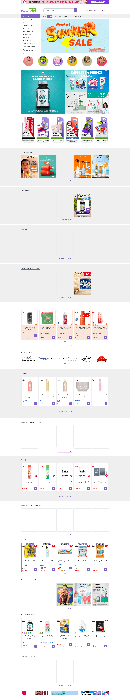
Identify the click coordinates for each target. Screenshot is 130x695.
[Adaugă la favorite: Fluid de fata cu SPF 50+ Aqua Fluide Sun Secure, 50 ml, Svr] (76, 311)
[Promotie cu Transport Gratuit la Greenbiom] (47, 437)
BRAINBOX (77, 565)
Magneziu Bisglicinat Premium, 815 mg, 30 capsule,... (29, 637)
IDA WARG (24, 400)
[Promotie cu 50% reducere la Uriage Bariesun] (29, 166)
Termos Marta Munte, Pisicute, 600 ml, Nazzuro (47, 561)
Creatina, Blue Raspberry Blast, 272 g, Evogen (82, 481)
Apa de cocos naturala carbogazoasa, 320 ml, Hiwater (29, 328)
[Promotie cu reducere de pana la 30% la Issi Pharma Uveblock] (100, 166)
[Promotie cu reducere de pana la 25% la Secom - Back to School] (100, 205)
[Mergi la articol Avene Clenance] (79, 54)
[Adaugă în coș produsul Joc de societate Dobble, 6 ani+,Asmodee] (35, 569)
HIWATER (24, 332)
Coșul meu (97, 10)
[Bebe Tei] (29, 10)
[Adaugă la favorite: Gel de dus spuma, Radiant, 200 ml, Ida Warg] (93, 379)
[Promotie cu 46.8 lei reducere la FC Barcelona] (47, 671)
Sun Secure (77, 335)
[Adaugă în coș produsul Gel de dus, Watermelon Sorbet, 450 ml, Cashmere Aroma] (105, 337)
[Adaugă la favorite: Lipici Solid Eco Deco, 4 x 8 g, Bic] (93, 545)
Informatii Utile (101, 5)
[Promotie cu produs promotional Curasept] (29, 594)
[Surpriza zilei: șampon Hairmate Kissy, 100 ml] (65, 2)
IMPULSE (24, 485)
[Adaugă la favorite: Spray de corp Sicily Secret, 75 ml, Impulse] (40, 465)
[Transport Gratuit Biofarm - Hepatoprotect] (64, 436)
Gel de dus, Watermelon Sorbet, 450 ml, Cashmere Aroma (100, 328)
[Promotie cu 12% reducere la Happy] (29, 283)
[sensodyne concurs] (87, 81)
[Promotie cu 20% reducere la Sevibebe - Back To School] (64, 205)
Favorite (90, 10)
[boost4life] (43, 92)
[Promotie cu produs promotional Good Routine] (76, 103)
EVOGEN (59, 485)
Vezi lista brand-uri (64, 366)
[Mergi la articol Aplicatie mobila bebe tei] (71, 54)
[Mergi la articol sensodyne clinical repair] (76, 54)
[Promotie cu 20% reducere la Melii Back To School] (47, 205)
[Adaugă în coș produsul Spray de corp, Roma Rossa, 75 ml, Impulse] (35, 488)
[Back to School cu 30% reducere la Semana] (64, 283)
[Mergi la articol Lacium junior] (85, 54)
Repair (23, 401)
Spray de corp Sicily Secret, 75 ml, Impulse (47, 481)
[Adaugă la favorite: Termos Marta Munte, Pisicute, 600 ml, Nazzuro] (40, 545)
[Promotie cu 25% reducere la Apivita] (82, 520)
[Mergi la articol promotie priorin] (86, 54)
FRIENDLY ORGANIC (79, 641)
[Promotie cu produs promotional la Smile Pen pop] (64, 594)
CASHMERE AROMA (61, 333)
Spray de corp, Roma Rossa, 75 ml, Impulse (30, 481)
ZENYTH (94, 642)
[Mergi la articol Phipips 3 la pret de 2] (81, 54)
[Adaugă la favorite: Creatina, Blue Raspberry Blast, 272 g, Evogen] (75, 465)
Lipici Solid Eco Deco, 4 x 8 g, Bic (100, 561)
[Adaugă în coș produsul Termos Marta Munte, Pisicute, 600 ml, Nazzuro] (53, 569)
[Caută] (75, 10)
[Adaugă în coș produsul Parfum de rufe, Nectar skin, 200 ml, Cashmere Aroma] (70, 337)
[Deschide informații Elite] (23, 312)
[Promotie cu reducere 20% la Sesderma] (64, 520)
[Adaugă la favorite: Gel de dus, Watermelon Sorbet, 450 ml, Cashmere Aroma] (93, 311)
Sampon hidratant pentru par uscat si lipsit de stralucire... (65, 396)
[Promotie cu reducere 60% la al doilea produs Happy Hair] (29, 520)
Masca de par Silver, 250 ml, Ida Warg (82, 395)
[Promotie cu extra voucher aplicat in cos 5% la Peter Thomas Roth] (29, 671)
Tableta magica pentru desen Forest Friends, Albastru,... (100, 481)
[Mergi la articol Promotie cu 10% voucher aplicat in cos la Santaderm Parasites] (74, 54)
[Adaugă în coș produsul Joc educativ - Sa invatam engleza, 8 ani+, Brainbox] (88, 569)
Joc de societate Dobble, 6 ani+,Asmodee (29, 561)
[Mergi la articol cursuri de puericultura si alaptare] (72, 54)
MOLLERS (59, 641)
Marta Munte (43, 567)
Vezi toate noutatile (64, 496)
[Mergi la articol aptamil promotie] (83, 54)
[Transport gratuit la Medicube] (29, 437)
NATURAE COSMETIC (44, 333)
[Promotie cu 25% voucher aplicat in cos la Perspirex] (100, 283)
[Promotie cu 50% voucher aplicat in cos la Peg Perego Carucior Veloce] (64, 671)
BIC (93, 565)
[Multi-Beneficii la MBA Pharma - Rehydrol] (47, 244)
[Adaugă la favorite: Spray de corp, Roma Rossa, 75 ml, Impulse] (23, 465)
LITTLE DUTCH (96, 485)
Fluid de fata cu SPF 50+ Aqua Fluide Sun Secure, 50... (82, 328)
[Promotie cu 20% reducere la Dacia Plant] (47, 520)
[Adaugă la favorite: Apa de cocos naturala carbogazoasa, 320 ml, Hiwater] (23, 311)
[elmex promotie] (98, 103)
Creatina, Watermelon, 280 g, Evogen (65, 481)
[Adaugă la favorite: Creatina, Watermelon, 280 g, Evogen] (58, 465)
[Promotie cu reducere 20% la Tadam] (82, 283)
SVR (76, 333)
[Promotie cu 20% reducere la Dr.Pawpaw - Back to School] (29, 205)
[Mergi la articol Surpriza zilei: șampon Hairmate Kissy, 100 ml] (64, 54)
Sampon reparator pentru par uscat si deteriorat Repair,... (29, 396)
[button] (35, 403)
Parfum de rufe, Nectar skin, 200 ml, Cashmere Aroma (65, 328)
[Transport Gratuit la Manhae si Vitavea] (82, 437)
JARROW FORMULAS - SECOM (46, 642)
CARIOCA (59, 564)
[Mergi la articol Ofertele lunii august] (69, 54)
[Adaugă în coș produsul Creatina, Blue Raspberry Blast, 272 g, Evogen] (88, 488)
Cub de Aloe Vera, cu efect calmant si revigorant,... (47, 328)
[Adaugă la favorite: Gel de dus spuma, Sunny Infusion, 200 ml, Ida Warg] (40, 379)
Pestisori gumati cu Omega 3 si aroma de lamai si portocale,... (65, 637)
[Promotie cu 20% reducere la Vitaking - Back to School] (82, 205)
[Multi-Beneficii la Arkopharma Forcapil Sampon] (82, 244)
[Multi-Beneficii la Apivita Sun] (64, 244)
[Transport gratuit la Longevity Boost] (100, 437)
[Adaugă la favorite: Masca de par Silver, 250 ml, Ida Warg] (75, 379)
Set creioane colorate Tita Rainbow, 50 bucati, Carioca (65, 561)
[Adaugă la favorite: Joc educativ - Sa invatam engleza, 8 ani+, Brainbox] (76, 545)
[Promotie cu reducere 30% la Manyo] (64, 166)
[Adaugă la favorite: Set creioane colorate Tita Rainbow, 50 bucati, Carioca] (58, 545)
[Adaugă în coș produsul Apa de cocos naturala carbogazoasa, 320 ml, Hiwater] (35, 335)
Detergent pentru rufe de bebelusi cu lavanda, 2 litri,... (82, 636)
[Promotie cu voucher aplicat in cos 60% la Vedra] (100, 671)
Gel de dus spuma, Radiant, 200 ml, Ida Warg (100, 395)
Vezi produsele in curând (64, 411)
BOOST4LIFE (25, 642)
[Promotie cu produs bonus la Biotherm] (82, 594)
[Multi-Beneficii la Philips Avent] (100, 244)
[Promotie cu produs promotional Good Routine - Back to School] (100, 594)
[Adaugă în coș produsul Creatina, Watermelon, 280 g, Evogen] (70, 488)
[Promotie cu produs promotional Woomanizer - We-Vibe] (47, 594)
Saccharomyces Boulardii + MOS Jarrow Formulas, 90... (47, 636)
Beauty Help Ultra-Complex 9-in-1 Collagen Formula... (100, 636)
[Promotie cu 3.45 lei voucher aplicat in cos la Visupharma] (82, 671)
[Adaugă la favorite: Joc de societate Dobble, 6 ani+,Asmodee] (23, 545)
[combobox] (58, 10)
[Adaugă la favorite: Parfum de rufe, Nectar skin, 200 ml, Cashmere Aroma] (58, 311)
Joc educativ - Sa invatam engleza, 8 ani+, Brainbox (82, 561)
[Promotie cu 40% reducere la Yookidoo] (100, 520)
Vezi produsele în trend (64, 345)
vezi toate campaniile (64, 181)
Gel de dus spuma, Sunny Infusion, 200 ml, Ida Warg (47, 395)
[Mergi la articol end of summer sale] (65, 54)
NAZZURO (42, 565)
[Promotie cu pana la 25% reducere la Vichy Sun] (82, 166)
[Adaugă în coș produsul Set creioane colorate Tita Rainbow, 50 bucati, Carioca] (70, 568)
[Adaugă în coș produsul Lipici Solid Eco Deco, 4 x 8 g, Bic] (105, 569)
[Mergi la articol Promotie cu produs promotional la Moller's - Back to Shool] (78, 54)
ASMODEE (24, 565)
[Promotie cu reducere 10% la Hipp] (47, 283)
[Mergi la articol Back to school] (67, 54)
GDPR (107, 5)
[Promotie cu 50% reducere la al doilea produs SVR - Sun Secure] (47, 166)
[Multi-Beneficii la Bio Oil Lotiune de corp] (29, 244)
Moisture (59, 401)
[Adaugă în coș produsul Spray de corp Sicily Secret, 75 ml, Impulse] (53, 488)
